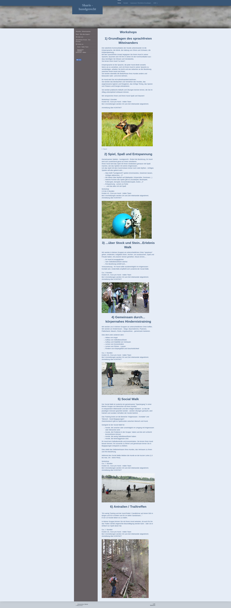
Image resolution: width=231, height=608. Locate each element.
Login (154, 603)
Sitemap (86, 604)
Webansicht (152, 605)
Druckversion (80, 604)
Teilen (79, 60)
